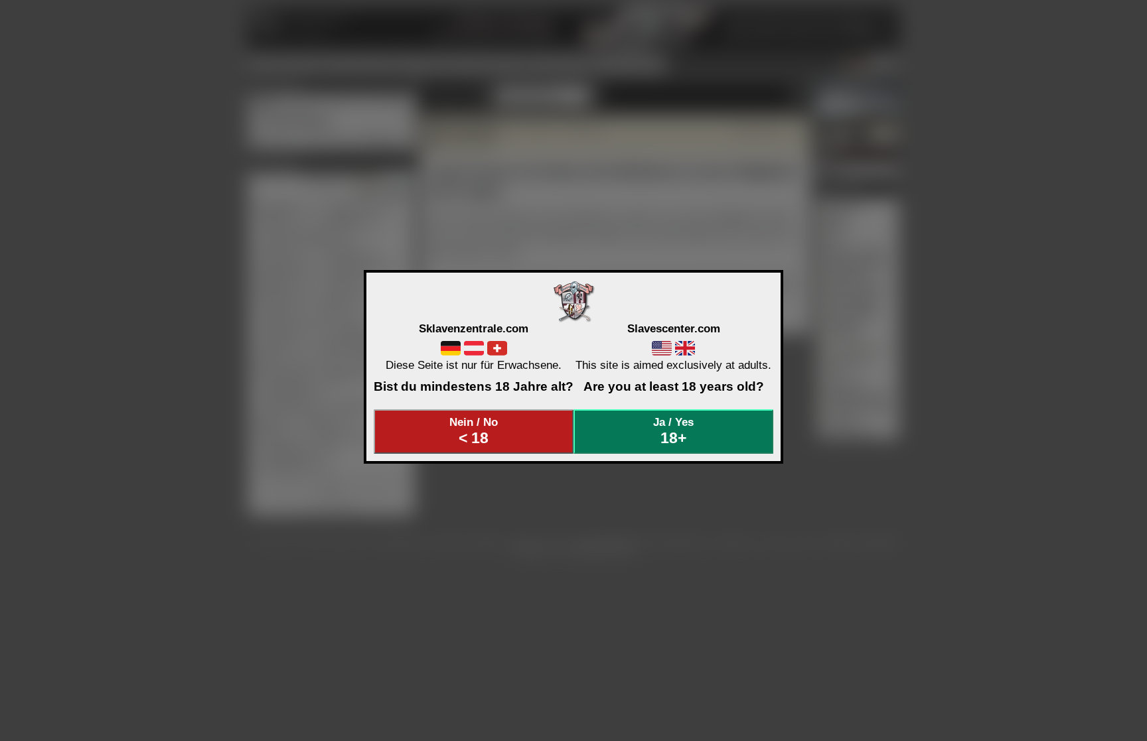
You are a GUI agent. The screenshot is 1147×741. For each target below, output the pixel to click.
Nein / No (473, 431)
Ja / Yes (673, 431)
